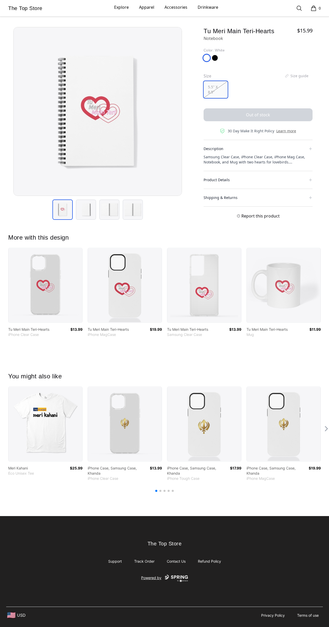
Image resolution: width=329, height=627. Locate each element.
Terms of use (308, 615)
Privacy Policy (273, 615)
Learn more (286, 130)
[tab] (62, 209)
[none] (296, 76)
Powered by (151, 578)
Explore (121, 7)
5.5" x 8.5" (213, 89)
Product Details (217, 179)
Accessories (175, 7)
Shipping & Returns (220, 197)
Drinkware (208, 7)
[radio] (216, 89)
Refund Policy (209, 561)
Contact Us (176, 561)
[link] (45, 285)
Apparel (146, 7)
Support (115, 561)
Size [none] (207, 76)
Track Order (144, 561)
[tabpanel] (97, 111)
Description (213, 148)
